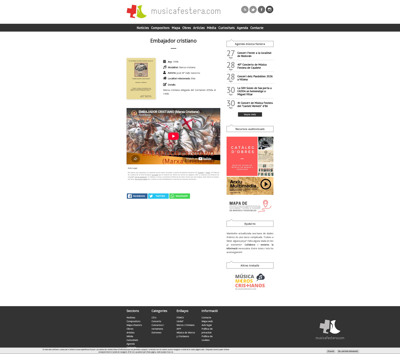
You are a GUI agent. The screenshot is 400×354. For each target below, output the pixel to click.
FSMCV (180, 317)
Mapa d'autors (134, 324)
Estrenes (156, 332)
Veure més (250, 114)
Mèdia (130, 336)
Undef (180, 321)
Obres (130, 328)
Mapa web (207, 321)
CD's (154, 317)
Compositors (133, 321)
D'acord (331, 351)
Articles (131, 332)
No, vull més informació (348, 351)
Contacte (131, 347)
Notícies (131, 317)
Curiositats (132, 339)
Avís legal (207, 324)
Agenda (131, 343)
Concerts (156, 321)
